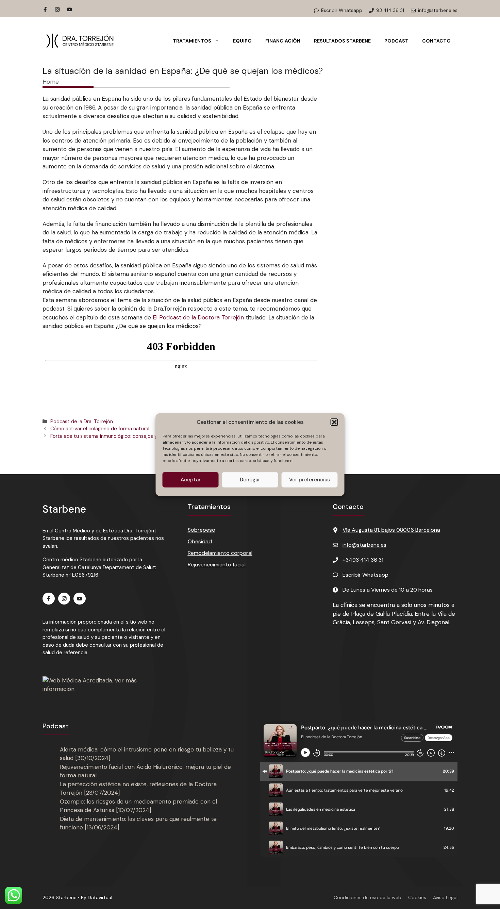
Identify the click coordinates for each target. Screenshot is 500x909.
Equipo (242, 41)
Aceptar (191, 479)
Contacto (436, 41)
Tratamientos (192, 41)
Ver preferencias (309, 479)
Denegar (250, 479)
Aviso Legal (445, 897)
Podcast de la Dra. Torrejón (81, 421)
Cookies (417, 897)
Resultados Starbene (342, 41)
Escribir (365, 574)
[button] (334, 422)
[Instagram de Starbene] (57, 9)
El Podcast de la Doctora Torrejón (198, 317)
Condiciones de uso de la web (367, 897)
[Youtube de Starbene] (69, 9)
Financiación (282, 41)
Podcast (396, 41)
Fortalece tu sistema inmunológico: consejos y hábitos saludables (125, 436)
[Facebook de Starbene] (45, 9)
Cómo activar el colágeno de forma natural (99, 429)
